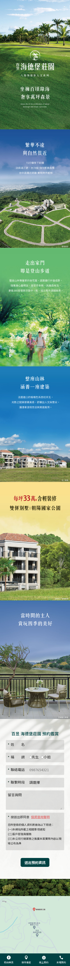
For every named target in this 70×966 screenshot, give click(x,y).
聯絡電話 (16, 769)
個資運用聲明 (40, 817)
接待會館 (26, 962)
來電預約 (61, 962)
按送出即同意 (29, 817)
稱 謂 (16, 756)
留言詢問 (15, 794)
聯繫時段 (16, 782)
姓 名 (16, 744)
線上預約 (43, 962)
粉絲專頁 (8, 962)
